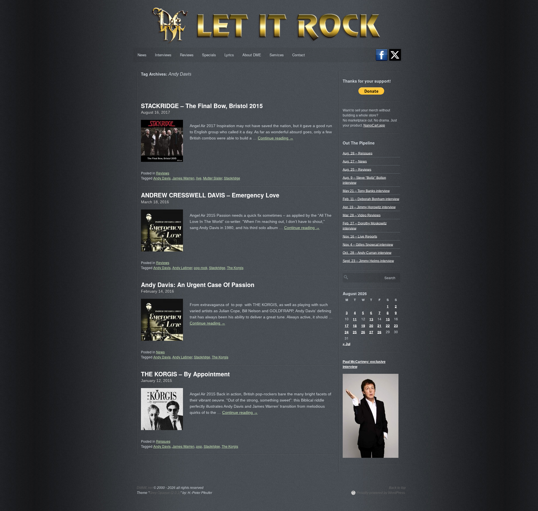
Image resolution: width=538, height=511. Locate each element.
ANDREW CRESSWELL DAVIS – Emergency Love (210, 195)
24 (347, 331)
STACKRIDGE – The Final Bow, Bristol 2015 (202, 105)
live (198, 178)
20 (371, 325)
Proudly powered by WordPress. (381, 493)
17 (347, 325)
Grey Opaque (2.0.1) (164, 493)
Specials (209, 54)
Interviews (163, 54)
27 (371, 331)
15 (388, 318)
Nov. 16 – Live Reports (360, 236)
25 (355, 331)
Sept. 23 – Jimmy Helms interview (368, 261)
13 (371, 318)
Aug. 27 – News (355, 161)
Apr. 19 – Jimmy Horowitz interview (369, 207)
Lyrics (229, 54)
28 (379, 331)
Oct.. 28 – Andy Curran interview (367, 253)
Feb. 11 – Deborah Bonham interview (371, 199)
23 (396, 325)
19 (363, 325)
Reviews (187, 54)
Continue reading (275, 138)
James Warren (183, 178)
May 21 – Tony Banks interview (366, 191)
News (142, 54)
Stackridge (232, 178)
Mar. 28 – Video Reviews (362, 215)
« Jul (346, 344)
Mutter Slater (212, 178)
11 (355, 318)
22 (388, 325)
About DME (251, 54)
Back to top (397, 488)
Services (277, 54)
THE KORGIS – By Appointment (185, 374)
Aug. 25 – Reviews (357, 169)
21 (379, 325)
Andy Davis (162, 178)
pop (199, 446)
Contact (298, 54)
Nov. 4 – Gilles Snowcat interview (368, 244)
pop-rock (200, 267)
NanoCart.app (374, 125)
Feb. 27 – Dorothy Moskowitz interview (365, 225)
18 (355, 325)
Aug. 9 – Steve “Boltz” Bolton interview (364, 180)
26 (363, 331)
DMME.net (145, 488)
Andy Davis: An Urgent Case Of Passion (197, 284)
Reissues (163, 441)
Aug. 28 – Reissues (357, 153)
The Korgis (235, 267)
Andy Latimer (182, 267)
